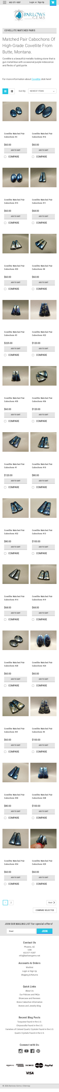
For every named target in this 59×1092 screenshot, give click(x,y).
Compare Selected (45, 910)
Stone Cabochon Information (29, 1002)
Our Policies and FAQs (30, 994)
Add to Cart (15, 150)
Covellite (36, 79)
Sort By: (22, 91)
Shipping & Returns (29, 975)
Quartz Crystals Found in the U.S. (29, 1033)
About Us (29, 991)
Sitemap (26, 1086)
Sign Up (41, 2)
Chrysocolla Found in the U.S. (29, 1025)
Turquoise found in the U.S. (29, 1022)
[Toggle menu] (4, 4)
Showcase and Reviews (29, 998)
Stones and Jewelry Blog (29, 1006)
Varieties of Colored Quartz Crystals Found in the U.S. (29, 1029)
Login (31, 2)
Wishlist (29, 967)
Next (50, 902)
